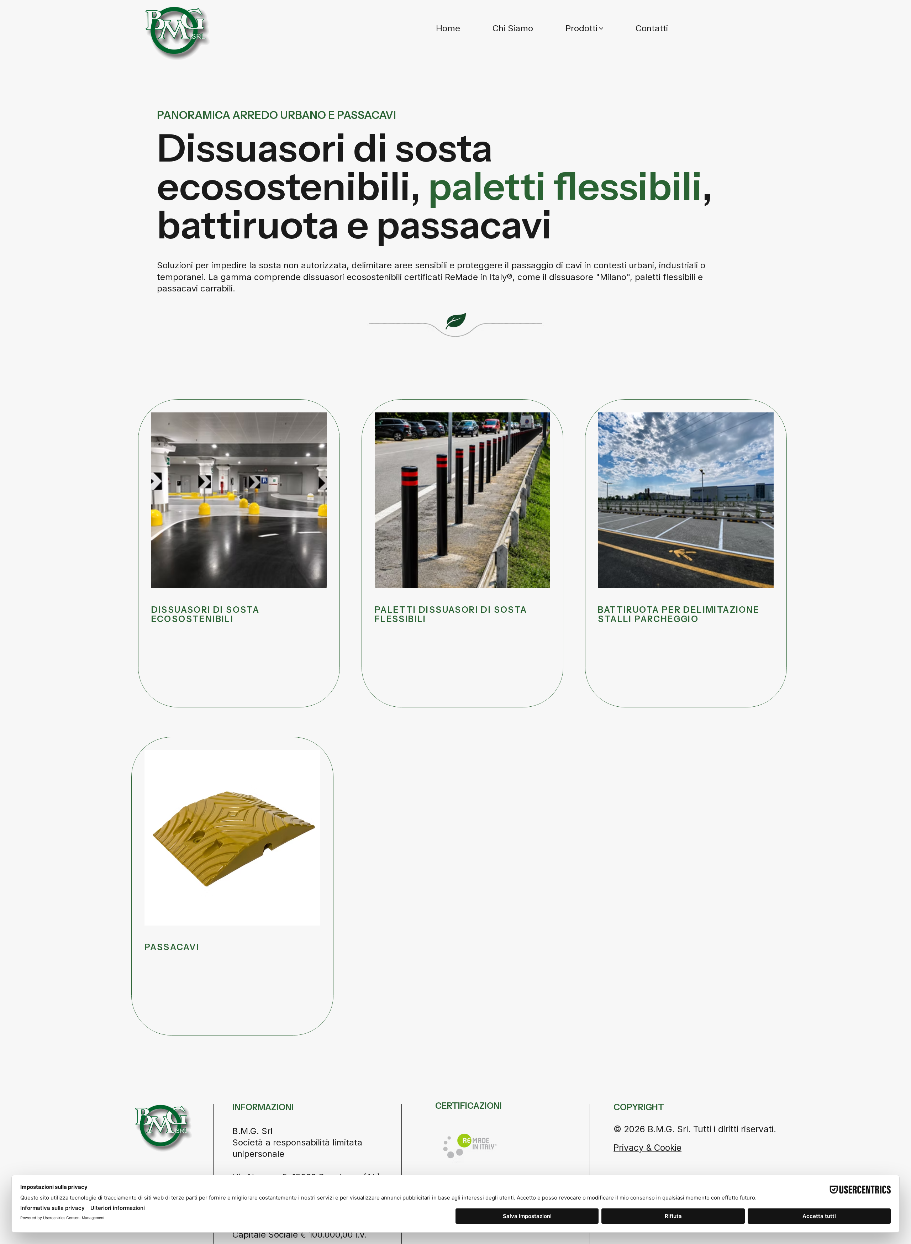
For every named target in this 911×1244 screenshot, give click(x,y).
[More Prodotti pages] (601, 28)
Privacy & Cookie (647, 1147)
